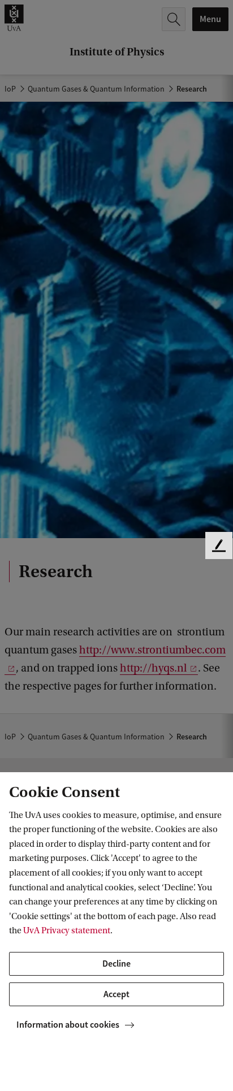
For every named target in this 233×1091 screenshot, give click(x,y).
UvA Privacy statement (66, 930)
